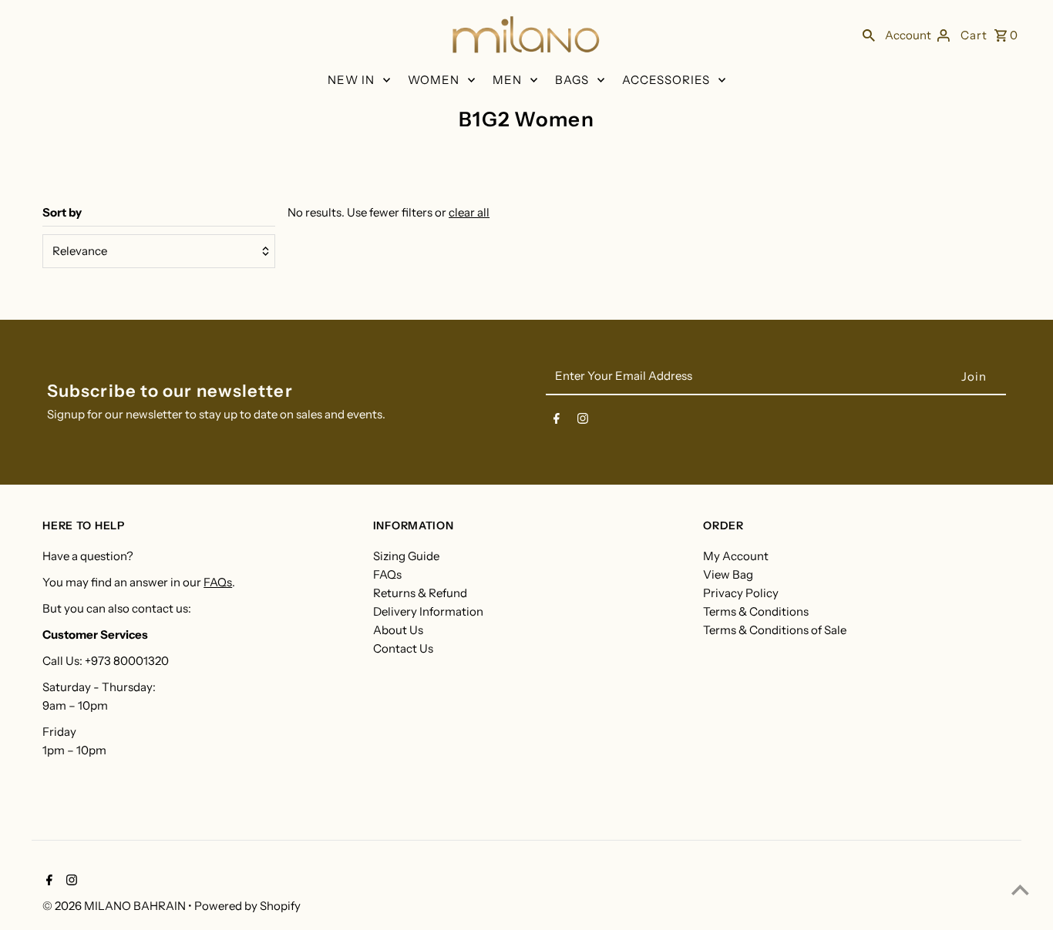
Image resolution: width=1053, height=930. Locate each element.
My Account (736, 556)
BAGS (572, 79)
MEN (507, 79)
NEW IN (351, 79)
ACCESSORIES (666, 79)
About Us (398, 630)
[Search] (869, 35)
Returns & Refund (420, 593)
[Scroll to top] (1020, 889)
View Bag (728, 574)
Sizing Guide (406, 556)
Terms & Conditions (756, 611)
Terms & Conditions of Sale (774, 630)
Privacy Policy (741, 593)
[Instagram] (582, 421)
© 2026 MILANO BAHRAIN (115, 905)
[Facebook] (556, 421)
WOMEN (433, 79)
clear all (469, 212)
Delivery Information (428, 611)
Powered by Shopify (247, 905)
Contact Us (403, 648)
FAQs (218, 582)
